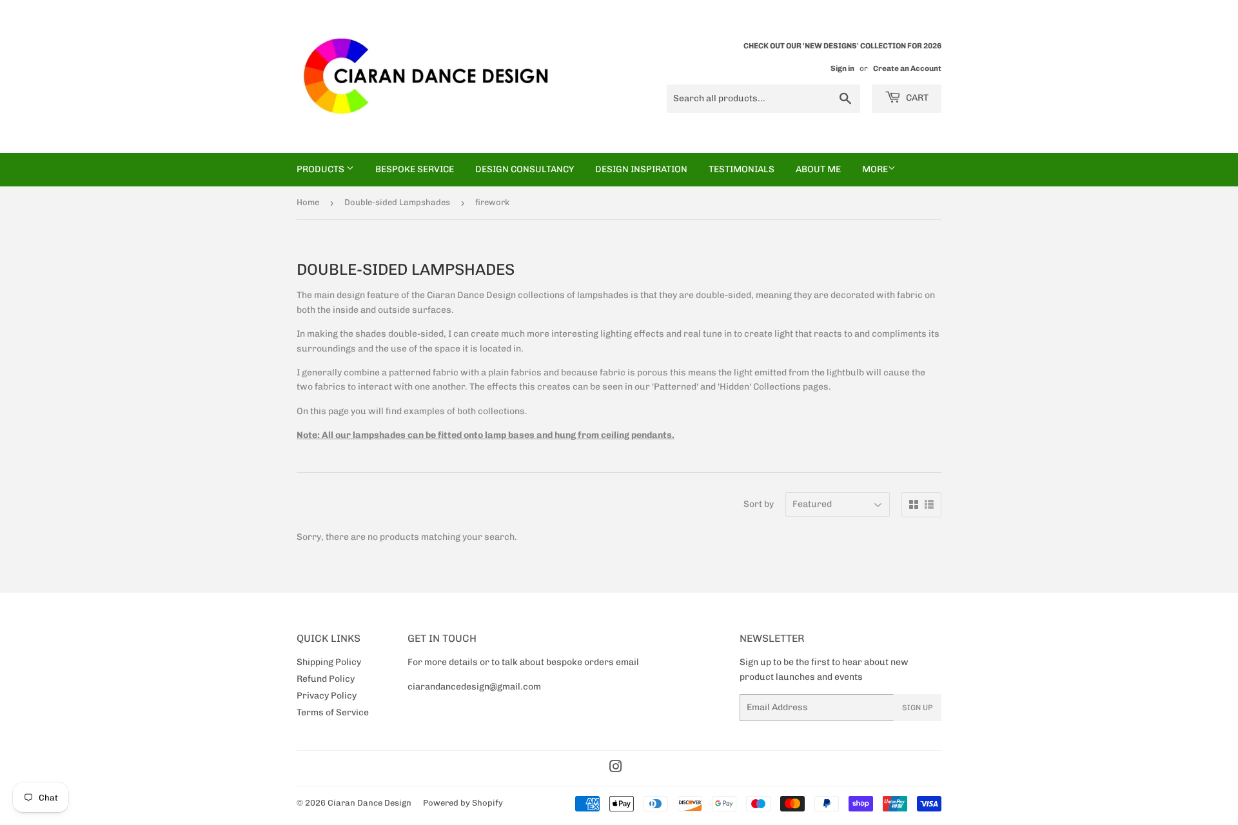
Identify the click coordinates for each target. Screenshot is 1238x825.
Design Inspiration (641, 169)
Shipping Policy (329, 662)
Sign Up (917, 707)
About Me (818, 169)
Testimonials (741, 169)
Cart (916, 97)
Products (321, 169)
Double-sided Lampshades (397, 202)
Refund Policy (326, 678)
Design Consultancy (524, 169)
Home (308, 202)
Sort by (758, 504)
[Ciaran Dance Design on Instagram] (615, 768)
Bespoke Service (414, 169)
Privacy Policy (327, 695)
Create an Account (907, 68)
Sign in (842, 68)
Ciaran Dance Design (369, 803)
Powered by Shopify (463, 803)
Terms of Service (333, 712)
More (875, 169)
